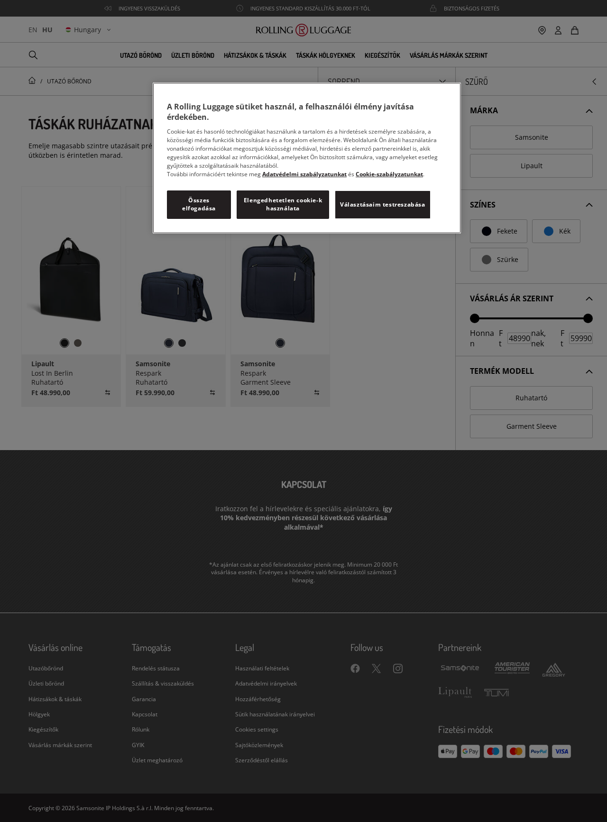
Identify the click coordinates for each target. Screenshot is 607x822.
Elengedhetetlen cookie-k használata (283, 204)
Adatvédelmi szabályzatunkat (304, 174)
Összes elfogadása (199, 204)
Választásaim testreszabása (382, 204)
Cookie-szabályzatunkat (389, 174)
